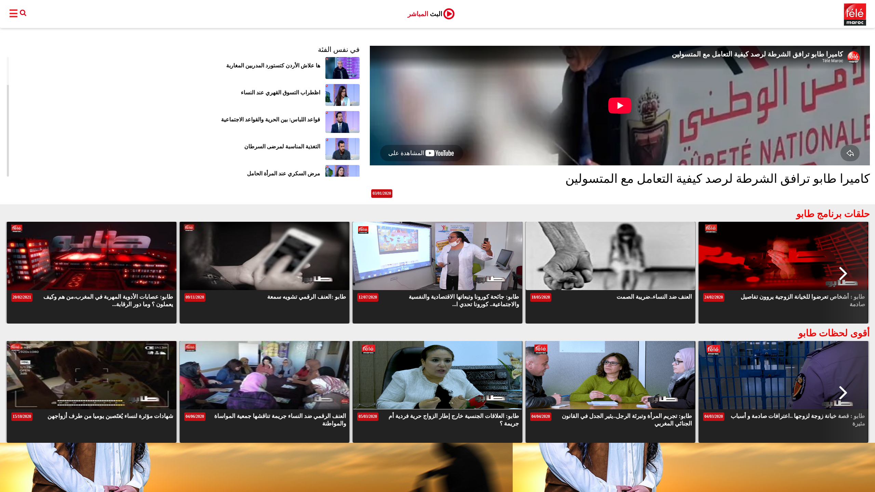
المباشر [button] (425, 13)
